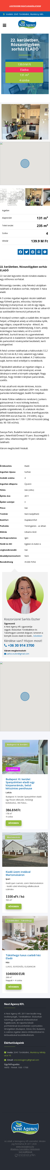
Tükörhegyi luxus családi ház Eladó (23, 957)
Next (43, 122)
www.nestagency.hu (25, 1146)
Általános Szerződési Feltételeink (25, 1149)
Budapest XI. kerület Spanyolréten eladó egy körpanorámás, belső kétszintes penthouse (20, 784)
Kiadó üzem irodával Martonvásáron (18, 873)
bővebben (37, 636)
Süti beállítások (25, 1151)
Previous (6, 122)
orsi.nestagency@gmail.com (26, 1060)
